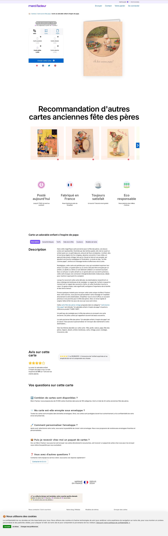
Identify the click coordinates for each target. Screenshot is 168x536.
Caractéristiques (48, 242)
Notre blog (70, 509)
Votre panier (120, 6)
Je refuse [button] (15, 526)
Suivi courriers (46, 509)
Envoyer (98, 6)
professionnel (134, 2)
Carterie (33, 13)
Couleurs (80, 242)
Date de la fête (68, 242)
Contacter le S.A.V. (39, 462)
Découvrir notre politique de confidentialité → (113, 523)
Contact (108, 6)
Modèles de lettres (91, 509)
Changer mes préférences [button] (29, 526)
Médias (77, 509)
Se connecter (133, 6)
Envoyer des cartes (120, 509)
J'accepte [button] (7, 526)
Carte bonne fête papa (43, 13)
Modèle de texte (91, 242)
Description (35, 242)
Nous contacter (34, 509)
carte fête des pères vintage (71, 305)
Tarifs (59, 242)
